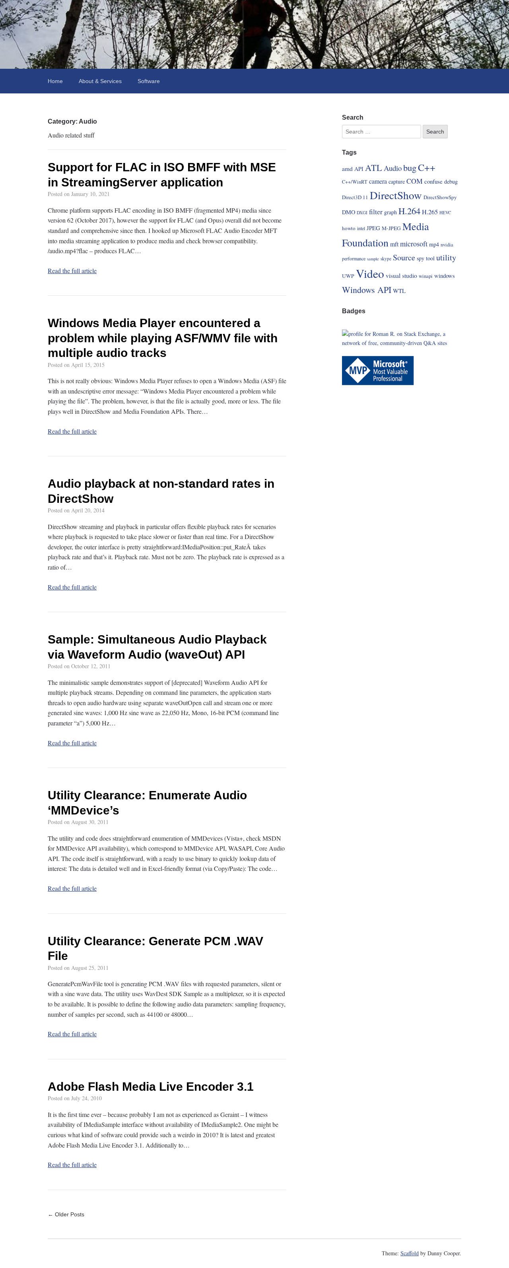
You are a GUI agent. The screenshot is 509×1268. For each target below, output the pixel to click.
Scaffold (409, 1253)
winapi (426, 276)
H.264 (409, 211)
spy (420, 258)
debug (451, 181)
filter (376, 211)
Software (149, 81)
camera (378, 181)
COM (414, 181)
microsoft (413, 243)
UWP (348, 275)
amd (347, 168)
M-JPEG (391, 228)
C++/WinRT (354, 181)
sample (373, 259)
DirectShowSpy (440, 197)
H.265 (430, 211)
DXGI (362, 212)
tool (430, 258)
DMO (348, 212)
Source (404, 257)
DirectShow (396, 195)
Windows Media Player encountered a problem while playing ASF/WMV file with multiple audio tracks (163, 337)
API (358, 169)
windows (444, 275)
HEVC (445, 212)
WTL (399, 291)
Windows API (366, 289)
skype (386, 259)
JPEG (373, 228)
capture (397, 181)
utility (446, 257)
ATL (373, 167)
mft (394, 244)
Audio (393, 168)
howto (349, 228)
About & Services (100, 81)
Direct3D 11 (355, 197)
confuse (433, 181)
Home (55, 81)
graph (390, 212)
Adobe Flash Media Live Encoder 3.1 (151, 1086)
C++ (426, 167)
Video (370, 273)
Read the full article (72, 270)
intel (361, 228)
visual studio (401, 275)
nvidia (447, 244)
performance (353, 258)
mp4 (434, 244)
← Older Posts (66, 1214)
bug (409, 167)
